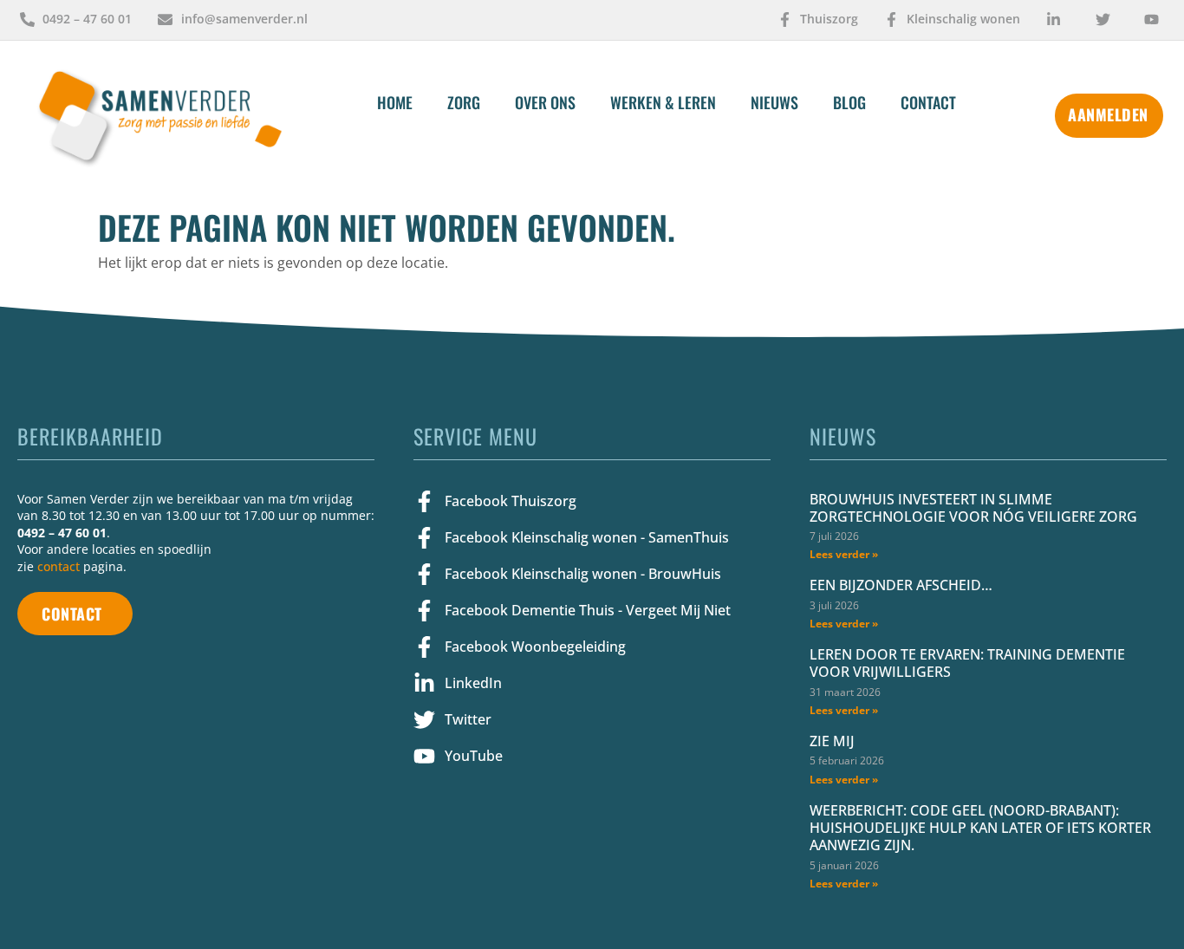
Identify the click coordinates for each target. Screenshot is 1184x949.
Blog (849, 102)
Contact (928, 102)
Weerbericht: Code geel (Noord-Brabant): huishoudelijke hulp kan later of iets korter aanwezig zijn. (980, 828)
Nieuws (774, 102)
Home (395, 102)
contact (58, 566)
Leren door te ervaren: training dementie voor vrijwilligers (967, 663)
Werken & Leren (663, 102)
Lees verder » (844, 554)
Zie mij (832, 741)
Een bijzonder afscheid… (901, 585)
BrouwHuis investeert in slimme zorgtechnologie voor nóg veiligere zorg (973, 508)
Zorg (463, 102)
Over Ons (545, 102)
